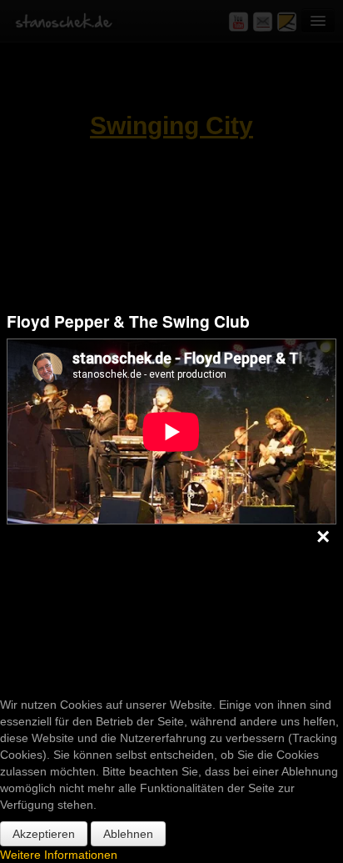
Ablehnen (128, 833)
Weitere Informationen (58, 854)
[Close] (323, 537)
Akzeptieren (43, 833)
